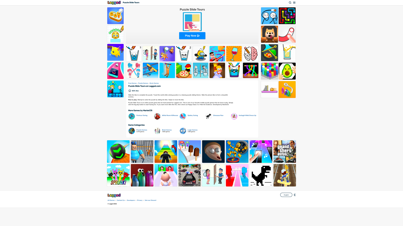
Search (290, 2)
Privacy (139, 200)
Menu (294, 2)
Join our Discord (150, 200)
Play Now (190, 35)
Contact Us (121, 200)
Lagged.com (114, 195)
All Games (111, 200)
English (286, 195)
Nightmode (295, 195)
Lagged (114, 2)
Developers (131, 200)
